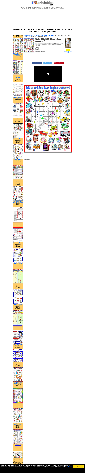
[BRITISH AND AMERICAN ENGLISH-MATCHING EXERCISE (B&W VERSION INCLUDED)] (18, 74)
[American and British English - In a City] (18, 402)
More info (70, 466)
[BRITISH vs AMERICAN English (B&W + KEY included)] (18, 200)
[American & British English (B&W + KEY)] (18, 158)
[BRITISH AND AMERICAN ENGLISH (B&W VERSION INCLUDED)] (18, 52)
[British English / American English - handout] (18, 262)
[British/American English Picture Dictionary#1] (18, 381)
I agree (78, 466)
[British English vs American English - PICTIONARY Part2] (18, 324)
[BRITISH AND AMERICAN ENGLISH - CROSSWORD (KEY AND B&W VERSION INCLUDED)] (48, 118)
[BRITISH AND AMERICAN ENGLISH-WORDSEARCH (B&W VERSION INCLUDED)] (18, 179)
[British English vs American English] (18, 96)
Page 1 (43, 152)
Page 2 (47, 152)
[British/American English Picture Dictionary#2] (18, 422)
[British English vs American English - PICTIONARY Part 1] (18, 283)
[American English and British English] (18, 117)
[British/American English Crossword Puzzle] (18, 443)
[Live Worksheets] (17, 458)
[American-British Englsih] (18, 343)
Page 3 (51, 152)
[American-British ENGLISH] (18, 362)
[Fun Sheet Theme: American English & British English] (18, 221)
